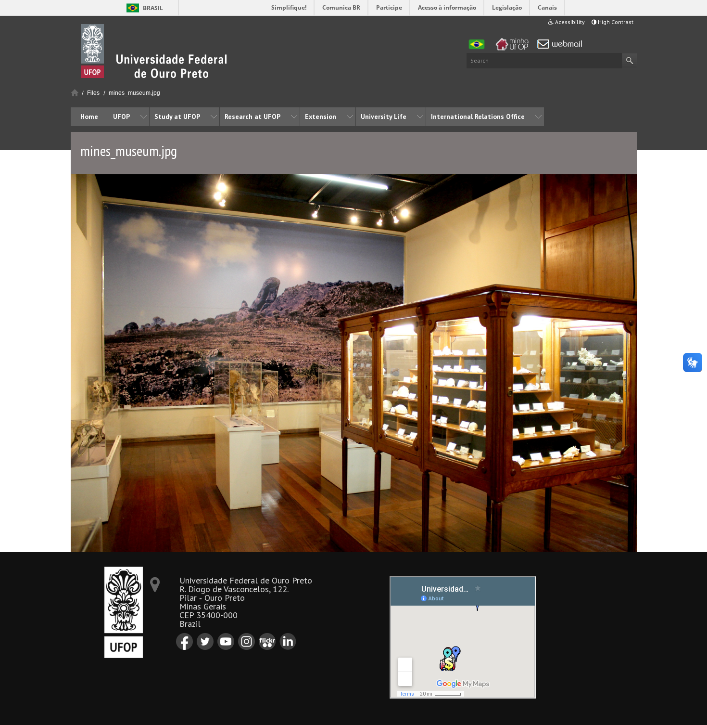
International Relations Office (478, 116)
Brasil (153, 8)
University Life (383, 116)
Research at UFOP (252, 116)
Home (75, 93)
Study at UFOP (177, 116)
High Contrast (614, 22)
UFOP (121, 116)
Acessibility (569, 22)
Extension (320, 116)
